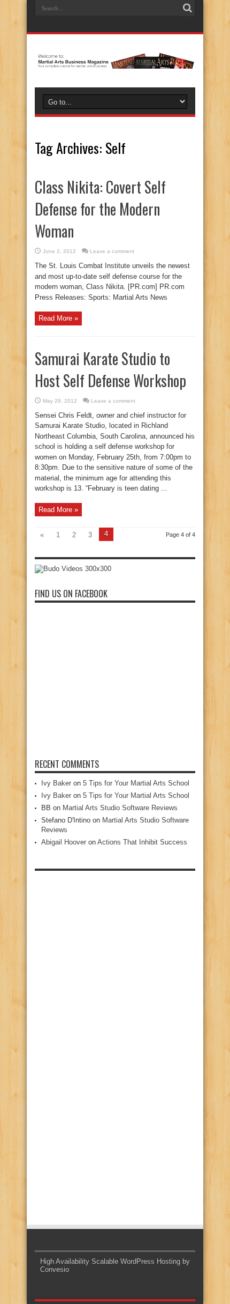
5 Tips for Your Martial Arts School (136, 783)
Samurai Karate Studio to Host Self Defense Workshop (110, 369)
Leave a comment (112, 251)
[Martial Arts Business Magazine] (115, 60)
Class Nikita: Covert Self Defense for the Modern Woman (100, 209)
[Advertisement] (115, 1037)
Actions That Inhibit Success (142, 842)
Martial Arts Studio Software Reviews (120, 808)
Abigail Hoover (63, 842)
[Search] (187, 8)
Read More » (58, 318)
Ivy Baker (56, 783)
